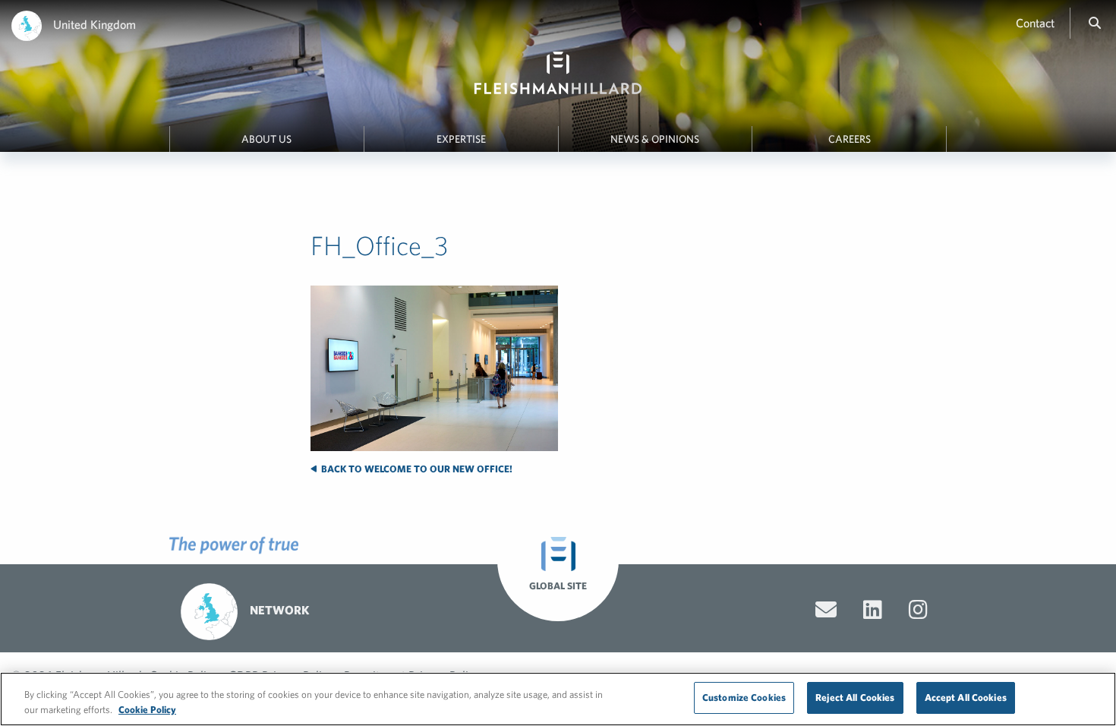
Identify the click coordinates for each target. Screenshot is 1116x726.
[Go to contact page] (826, 609)
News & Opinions (654, 139)
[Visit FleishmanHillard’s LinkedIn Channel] (873, 609)
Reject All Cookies (854, 697)
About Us (266, 139)
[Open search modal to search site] (1095, 23)
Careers (849, 139)
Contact (1035, 23)
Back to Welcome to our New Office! (415, 469)
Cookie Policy (147, 709)
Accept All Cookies (966, 697)
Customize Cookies (744, 697)
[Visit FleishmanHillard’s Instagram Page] (918, 609)
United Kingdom (94, 24)
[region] (558, 699)
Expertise (461, 139)
